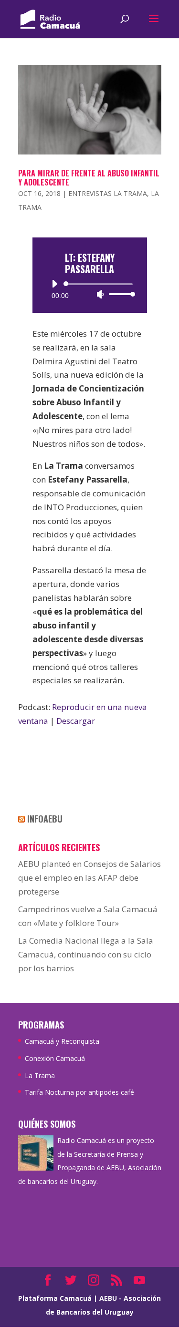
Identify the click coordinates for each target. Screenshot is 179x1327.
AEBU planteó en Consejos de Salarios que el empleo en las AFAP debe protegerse (89, 877)
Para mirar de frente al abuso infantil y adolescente (88, 177)
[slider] (119, 293)
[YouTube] (139, 1281)
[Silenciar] (100, 294)
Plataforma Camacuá (55, 1298)
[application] (90, 288)
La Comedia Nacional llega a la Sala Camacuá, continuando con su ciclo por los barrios (85, 954)
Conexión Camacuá (55, 1058)
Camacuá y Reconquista (62, 1041)
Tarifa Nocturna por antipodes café (79, 1092)
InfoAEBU (45, 819)
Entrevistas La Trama (107, 193)
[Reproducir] (54, 283)
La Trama (40, 1075)
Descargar (75, 720)
